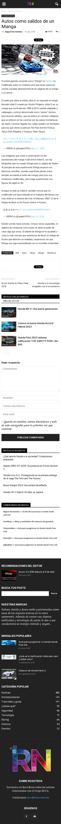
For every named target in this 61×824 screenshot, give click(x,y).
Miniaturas (51, 253)
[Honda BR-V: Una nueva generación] (8, 312)
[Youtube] (35, 817)
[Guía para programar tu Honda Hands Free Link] (8, 642)
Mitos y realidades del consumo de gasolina (34, 521)
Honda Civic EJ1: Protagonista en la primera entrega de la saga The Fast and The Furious (30, 477)
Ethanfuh (7, 538)
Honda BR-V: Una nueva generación (38, 308)
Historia (5, 724)
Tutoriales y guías (11, 701)
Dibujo (32, 253)
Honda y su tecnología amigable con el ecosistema (46, 285)
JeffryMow (7, 544)
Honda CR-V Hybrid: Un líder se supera (23, 492)
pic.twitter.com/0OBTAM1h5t (17, 142)
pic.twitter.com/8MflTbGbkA (36, 209)
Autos (24, 253)
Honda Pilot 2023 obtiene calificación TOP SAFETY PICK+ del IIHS (38, 341)
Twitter (48, 80)
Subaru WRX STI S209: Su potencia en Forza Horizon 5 (30, 467)
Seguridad (7, 710)
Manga (41, 253)
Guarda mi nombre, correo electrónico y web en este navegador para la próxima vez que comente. (29, 425)
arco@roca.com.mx (38, 797)
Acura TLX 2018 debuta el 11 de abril (36, 571)
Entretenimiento (8, 16)
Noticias (5, 316)
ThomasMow (9, 528)
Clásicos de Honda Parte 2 (32, 670)
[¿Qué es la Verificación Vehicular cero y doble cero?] (8, 657)
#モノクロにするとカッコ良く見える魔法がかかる (30, 139)
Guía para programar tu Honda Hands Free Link (36, 538)
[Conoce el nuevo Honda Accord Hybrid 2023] (8, 327)
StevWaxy (7, 521)
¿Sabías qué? (8, 706)
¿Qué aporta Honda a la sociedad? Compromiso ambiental (27, 458)
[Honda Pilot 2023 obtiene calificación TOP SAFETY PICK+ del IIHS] (8, 341)
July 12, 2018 (37, 216)
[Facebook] (26, 817)
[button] (57, 4)
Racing (5, 719)
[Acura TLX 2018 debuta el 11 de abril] (8, 575)
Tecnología (7, 715)
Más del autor (11, 301)
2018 (17, 253)
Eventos (5, 728)
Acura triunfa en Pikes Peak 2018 (14, 285)
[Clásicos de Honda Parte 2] (8, 674)
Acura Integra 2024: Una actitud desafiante (25, 485)
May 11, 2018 (37, 148)
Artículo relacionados (16, 297)
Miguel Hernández (13, 32)
